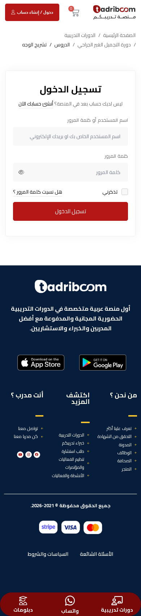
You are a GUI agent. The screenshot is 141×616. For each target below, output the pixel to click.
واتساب (70, 611)
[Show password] (21, 172)
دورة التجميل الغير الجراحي (104, 45)
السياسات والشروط (48, 554)
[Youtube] (20, 454)
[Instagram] (28, 454)
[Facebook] (37, 454)
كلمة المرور (116, 156)
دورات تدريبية (117, 610)
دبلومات (23, 610)
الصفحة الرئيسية (119, 35)
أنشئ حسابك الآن (35, 103)
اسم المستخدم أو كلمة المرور (97, 120)
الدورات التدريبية (79, 35)
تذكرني (110, 192)
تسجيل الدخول (70, 211)
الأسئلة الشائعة (96, 554)
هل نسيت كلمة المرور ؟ (37, 192)
